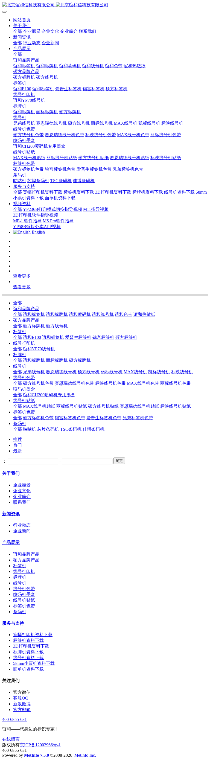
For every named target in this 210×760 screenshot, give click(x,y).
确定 (119, 461)
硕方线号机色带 (38, 383)
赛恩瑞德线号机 (61, 371)
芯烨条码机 (48, 429)
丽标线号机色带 (175, 383)
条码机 (19, 423)
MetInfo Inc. (85, 755)
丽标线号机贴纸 (71, 406)
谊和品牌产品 (26, 308)
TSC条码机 (70, 429)
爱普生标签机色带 (103, 417)
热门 (17, 445)
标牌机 (19, 354)
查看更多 (22, 276)
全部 (17, 31)
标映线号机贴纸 (175, 406)
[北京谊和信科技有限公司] (105, 5)
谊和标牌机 (57, 314)
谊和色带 (123, 314)
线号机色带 (24, 377)
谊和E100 (32, 337)
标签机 (19, 331)
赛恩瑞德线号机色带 (74, 383)
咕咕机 (29, 429)
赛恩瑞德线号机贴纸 (139, 406)
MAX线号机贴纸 (39, 406)
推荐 (17, 439)
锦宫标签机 (103, 337)
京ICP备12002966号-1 (40, 744)
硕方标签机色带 (38, 417)
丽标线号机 (111, 371)
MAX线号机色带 (143, 383)
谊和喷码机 (80, 314)
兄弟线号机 (34, 371)
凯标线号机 (159, 371)
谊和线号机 (103, 314)
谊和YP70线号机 (39, 348)
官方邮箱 (22, 709)
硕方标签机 (126, 337)
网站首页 (22, 20)
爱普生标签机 (78, 337)
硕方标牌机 (34, 326)
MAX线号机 (135, 371)
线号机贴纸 (24, 400)
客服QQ (20, 698)
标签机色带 (24, 412)
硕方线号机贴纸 (103, 406)
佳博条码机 (93, 429)
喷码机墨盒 (24, 389)
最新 (17, 451)
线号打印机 (24, 343)
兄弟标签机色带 (137, 417)
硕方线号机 (57, 326)
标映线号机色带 (110, 383)
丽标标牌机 (57, 360)
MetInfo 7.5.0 (36, 755)
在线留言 (11, 739)
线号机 (19, 366)
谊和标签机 (34, 314)
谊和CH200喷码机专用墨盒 (49, 394)
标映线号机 (182, 371)
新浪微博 (22, 703)
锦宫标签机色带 (70, 417)
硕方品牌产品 (26, 320)
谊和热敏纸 (144, 314)
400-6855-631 (14, 719)
